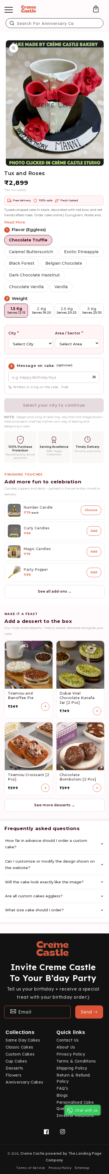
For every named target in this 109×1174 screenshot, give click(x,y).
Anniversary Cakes (24, 1082)
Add (94, 531)
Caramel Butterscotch (31, 251)
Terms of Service (30, 1168)
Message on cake (35, 365)
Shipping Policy (71, 1068)
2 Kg (41, 310)
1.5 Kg (16, 310)
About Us (65, 1047)
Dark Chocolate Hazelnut (34, 275)
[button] (96, 9)
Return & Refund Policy (73, 1078)
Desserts (14, 1068)
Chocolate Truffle (28, 240)
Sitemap (82, 1168)
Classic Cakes (19, 1047)
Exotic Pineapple (81, 251)
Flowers (13, 1075)
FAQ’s (62, 1088)
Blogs (62, 1095)
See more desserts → (54, 805)
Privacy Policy (70, 1054)
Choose (91, 510)
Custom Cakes (20, 1054)
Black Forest (21, 263)
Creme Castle (32, 1153)
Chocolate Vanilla (26, 286)
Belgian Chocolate (63, 263)
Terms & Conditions (76, 1061)
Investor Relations (75, 1115)
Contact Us (67, 1040)
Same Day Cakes (23, 1040)
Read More (14, 222)
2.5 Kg (66, 310)
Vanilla (61, 286)
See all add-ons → (55, 591)
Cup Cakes (16, 1061)
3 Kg (91, 310)
